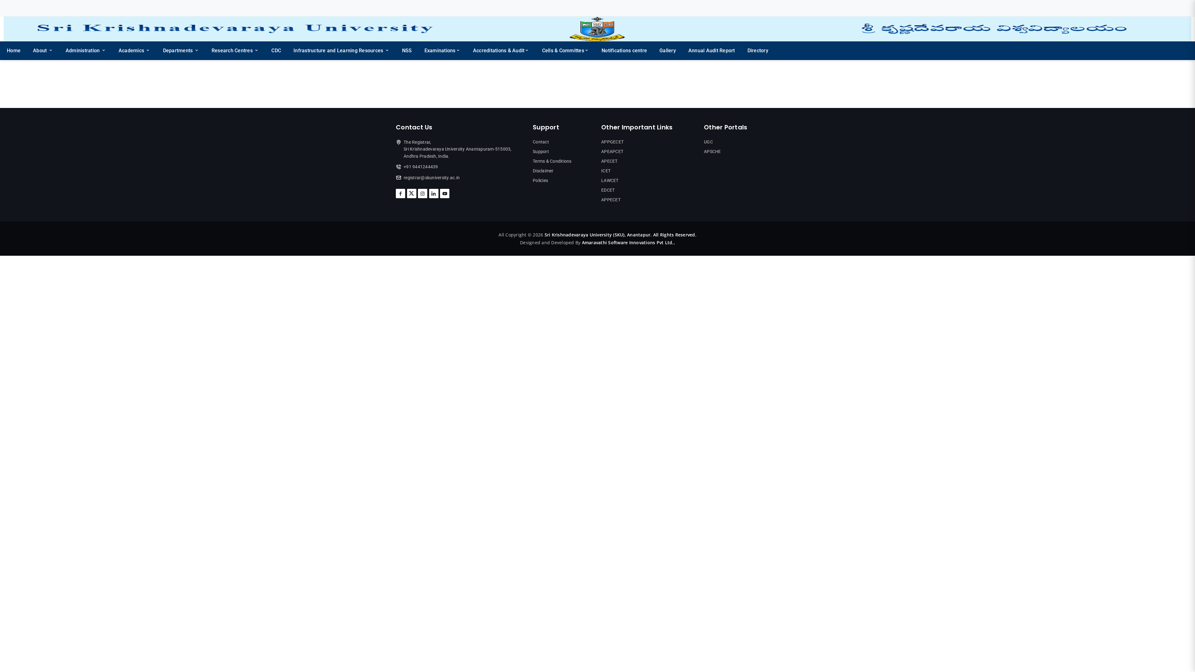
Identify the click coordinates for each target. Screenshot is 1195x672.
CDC (276, 51)
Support (541, 151)
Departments (178, 51)
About (40, 51)
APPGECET (612, 141)
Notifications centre (624, 51)
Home (14, 51)
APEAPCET (612, 151)
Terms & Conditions (552, 161)
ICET (606, 170)
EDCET (608, 190)
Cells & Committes (563, 51)
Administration (83, 51)
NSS (407, 51)
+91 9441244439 (421, 166)
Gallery (667, 51)
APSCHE (712, 151)
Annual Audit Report (711, 51)
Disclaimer (543, 170)
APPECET (611, 199)
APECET (609, 161)
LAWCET (610, 180)
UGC (708, 141)
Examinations (440, 51)
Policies (540, 180)
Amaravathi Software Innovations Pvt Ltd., (628, 242)
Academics (132, 51)
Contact (541, 141)
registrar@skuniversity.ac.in (432, 177)
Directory (757, 51)
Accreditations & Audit (499, 51)
